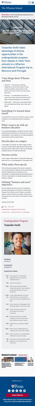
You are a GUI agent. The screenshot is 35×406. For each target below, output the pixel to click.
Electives (11, 206)
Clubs (5, 206)
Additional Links (17, 381)
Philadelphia (6, 212)
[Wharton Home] (6, 2)
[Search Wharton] (29, 2)
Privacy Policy (7, 401)
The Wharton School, (11, 399)
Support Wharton (17, 395)
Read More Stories (23, 355)
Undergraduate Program (16, 221)
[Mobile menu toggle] (33, 2)
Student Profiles (16, 212)
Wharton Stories (5, 15)
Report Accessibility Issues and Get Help (21, 401)
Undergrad (26, 212)
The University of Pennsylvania (24, 399)
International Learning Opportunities (13, 209)
